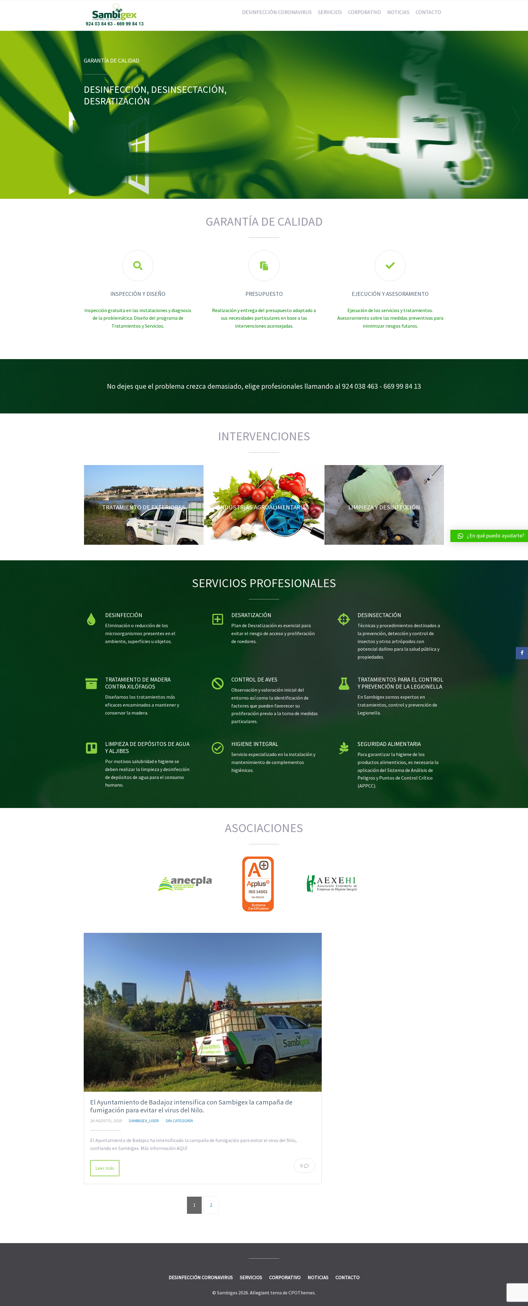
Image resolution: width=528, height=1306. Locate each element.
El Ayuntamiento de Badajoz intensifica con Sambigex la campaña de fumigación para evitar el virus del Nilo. (191, 1106)
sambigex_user (144, 1120)
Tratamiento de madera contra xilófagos (137, 683)
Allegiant (260, 1293)
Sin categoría (179, 1120)
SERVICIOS (330, 12)
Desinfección (123, 615)
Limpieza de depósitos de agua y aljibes (147, 747)
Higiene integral (254, 744)
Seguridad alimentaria (389, 744)
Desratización (251, 615)
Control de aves (254, 679)
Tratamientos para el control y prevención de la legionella (400, 683)
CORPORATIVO (364, 12)
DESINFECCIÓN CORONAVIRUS (277, 12)
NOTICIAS (398, 12)
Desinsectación (379, 615)
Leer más (104, 1168)
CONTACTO (428, 12)
